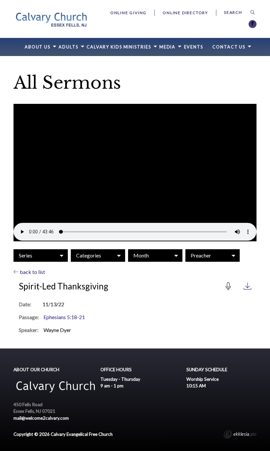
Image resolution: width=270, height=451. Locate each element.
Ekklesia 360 (240, 435)
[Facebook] (252, 24)
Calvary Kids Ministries (119, 47)
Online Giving (128, 12)
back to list (32, 272)
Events (193, 47)
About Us (37, 47)
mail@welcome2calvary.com (41, 418)
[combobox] (41, 255)
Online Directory (185, 12)
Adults (68, 47)
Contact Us (228, 47)
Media (167, 47)
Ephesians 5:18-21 (64, 317)
